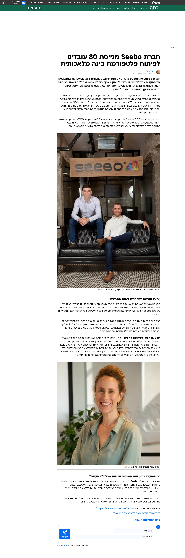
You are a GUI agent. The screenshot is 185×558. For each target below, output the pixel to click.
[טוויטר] (32, 8)
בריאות (86, 3)
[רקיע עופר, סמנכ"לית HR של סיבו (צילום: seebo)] (108, 416)
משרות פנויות (136, 513)
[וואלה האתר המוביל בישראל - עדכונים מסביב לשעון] (155, 2)
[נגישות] (3, 2)
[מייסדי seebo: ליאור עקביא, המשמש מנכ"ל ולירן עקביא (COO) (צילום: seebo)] (108, 212)
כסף (101, 3)
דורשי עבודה (118, 513)
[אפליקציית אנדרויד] (40, 8)
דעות (129, 8)
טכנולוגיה (67, 3)
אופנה (56, 3)
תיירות (77, 3)
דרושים (127, 513)
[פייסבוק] (28, 8)
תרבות (118, 3)
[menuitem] (143, 2)
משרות (145, 513)
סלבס (109, 3)
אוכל (94, 3)
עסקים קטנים (115, 8)
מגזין (124, 8)
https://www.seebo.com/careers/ (116, 508)
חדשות (145, 3)
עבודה (151, 513)
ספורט (136, 3)
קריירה (105, 8)
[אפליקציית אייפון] (36, 8)
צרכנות (136, 8)
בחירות (127, 3)
